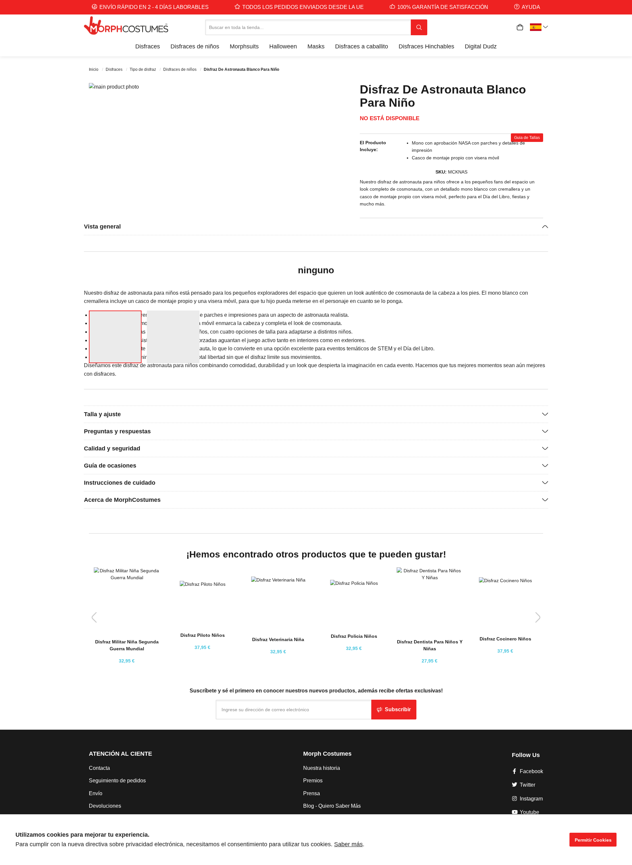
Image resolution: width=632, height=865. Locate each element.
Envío (95, 793)
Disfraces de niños (180, 69)
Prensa (311, 793)
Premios (313, 780)
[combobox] (308, 27)
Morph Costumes (327, 754)
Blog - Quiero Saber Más (332, 806)
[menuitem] (147, 46)
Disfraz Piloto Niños (202, 635)
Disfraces (114, 69)
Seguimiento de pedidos (117, 780)
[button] (298, 194)
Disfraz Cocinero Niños (505, 638)
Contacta (99, 768)
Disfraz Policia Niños (354, 636)
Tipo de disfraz (143, 69)
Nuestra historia (321, 768)
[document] (316, 839)
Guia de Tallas (527, 137)
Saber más (348, 844)
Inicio (94, 69)
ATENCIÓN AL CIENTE (120, 754)
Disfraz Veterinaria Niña (278, 639)
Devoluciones (105, 806)
